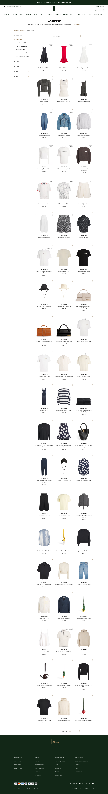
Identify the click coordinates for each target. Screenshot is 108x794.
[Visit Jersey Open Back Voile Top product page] (44, 626)
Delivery (37, 757)
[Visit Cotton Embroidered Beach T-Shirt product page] (44, 246)
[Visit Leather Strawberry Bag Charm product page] (84, 695)
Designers (7, 14)
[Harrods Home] (54, 8)
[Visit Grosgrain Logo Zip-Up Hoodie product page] (84, 525)
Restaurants (17, 764)
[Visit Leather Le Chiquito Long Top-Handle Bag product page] (64, 316)
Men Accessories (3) (21, 53)
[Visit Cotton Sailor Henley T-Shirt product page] (64, 385)
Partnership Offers (60, 761)
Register (102, 6)
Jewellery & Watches (54, 14)
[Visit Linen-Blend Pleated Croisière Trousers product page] (44, 455)
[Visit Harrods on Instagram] (83, 783)
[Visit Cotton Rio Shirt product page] (84, 212)
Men (35, 14)
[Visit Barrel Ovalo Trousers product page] (44, 212)
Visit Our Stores (99, 14)
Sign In (97, 6)
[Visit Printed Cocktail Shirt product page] (44, 178)
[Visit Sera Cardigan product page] (44, 76)
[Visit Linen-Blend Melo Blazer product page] (64, 593)
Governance (78, 771)
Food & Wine (81, 14)
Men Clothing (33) (21, 43)
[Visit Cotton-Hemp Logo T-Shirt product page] (64, 143)
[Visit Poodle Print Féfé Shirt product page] (44, 593)
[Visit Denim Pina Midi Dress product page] (44, 42)
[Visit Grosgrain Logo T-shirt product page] (84, 246)
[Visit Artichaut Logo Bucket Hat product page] (44, 281)
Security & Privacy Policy (40, 788)
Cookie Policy (58, 775)
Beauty (42, 14)
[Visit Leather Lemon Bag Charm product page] (84, 593)
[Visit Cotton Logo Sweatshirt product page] (84, 110)
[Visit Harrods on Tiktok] (86, 783)
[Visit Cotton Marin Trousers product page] (44, 490)
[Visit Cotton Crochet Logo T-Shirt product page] (84, 316)
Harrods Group (79, 757)
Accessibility (17, 788)
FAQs (56, 764)
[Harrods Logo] (54, 741)
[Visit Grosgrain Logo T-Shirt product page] (64, 246)
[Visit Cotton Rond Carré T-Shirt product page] (44, 695)
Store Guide (17, 761)
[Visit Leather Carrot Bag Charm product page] (64, 660)
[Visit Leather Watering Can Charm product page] (44, 660)
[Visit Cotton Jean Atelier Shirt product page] (44, 559)
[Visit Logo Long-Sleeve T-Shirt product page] (44, 143)
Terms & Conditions (27, 788)
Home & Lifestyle (68, 14)
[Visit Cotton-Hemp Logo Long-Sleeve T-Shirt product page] (44, 420)
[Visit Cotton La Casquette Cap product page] (64, 455)
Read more (77, 24)
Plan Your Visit (18, 757)
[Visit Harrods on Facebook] (80, 783)
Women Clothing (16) (21, 46)
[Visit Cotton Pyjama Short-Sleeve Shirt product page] (64, 351)
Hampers (37, 771)
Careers (77, 764)
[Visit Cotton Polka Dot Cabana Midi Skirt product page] (64, 420)
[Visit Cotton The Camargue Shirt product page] (84, 455)
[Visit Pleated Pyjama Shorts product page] (84, 178)
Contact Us (58, 768)
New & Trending (18, 14)
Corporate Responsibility (81, 761)
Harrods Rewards (59, 757)
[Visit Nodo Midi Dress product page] (44, 385)
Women (28, 14)
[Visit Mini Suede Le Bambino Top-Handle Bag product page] (84, 281)
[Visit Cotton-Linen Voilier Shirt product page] (44, 525)
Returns (37, 761)
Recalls (57, 771)
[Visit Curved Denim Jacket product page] (64, 110)
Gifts (89, 14)
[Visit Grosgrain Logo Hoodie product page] (84, 626)
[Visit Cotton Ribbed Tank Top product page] (64, 76)
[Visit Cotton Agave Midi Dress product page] (84, 42)
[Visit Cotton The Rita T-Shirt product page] (84, 351)
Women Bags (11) (20, 49)
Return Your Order (39, 768)
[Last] (79, 731)
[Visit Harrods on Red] (89, 783)
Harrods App (38, 775)
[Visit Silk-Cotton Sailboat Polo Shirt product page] (64, 626)
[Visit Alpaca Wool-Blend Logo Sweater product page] (64, 559)
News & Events (18, 768)
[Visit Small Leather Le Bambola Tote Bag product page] (84, 420)
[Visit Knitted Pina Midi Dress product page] (84, 76)
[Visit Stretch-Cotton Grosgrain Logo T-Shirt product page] (84, 660)
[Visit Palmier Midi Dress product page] (64, 42)
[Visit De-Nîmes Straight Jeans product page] (84, 559)
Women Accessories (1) (22, 56)
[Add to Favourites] (53, 43)
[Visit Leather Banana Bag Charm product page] (64, 525)
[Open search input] (96, 10)
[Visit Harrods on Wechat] (93, 783)
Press (76, 768)
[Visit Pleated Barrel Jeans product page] (44, 110)
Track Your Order (39, 764)
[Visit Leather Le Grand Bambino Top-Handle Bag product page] (44, 316)
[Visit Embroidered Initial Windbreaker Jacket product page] (84, 490)
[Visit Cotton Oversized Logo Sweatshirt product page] (84, 143)
